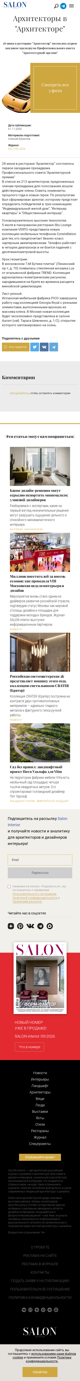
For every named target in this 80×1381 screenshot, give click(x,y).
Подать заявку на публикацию (40, 1281)
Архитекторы (40, 1092)
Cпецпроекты (40, 1144)
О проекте (40, 1247)
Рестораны (40, 1131)
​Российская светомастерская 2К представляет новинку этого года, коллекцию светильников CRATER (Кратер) (39, 683)
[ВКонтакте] (44, 347)
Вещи (40, 1099)
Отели (40, 1124)
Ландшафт (40, 1086)
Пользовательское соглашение (40, 1289)
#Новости (16, 629)
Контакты (40, 1272)
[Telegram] (53, 347)
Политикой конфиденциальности (35, 897)
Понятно (40, 1372)
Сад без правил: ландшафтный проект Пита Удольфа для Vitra (36, 769)
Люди (40, 1105)
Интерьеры (40, 1079)
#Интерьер (16, 529)
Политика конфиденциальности (40, 1297)
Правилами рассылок (27, 901)
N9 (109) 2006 (16, 148)
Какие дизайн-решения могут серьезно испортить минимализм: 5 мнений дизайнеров (39, 495)
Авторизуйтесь (19, 393)
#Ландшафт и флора (22, 801)
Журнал (40, 1137)
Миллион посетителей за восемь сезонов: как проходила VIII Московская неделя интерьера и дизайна (37, 583)
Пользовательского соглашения (34, 893)
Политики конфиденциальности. (48, 1359)
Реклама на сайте (40, 1256)
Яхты (40, 1118)
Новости (40, 1073)
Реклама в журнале (40, 1264)
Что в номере (29, 1047)
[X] (34, 347)
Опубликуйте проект (40, 1157)
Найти (56, 6)
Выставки (40, 1111)
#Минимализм (33, 529)
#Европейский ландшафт (53, 801)
